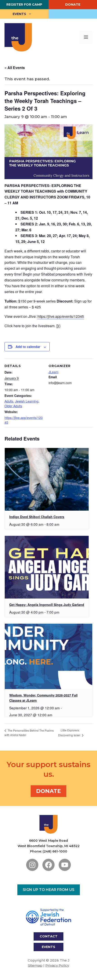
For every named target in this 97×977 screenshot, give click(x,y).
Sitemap (35, 965)
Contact (49, 936)
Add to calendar (28, 346)
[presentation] (47, 479)
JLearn (53, 372)
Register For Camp (24, 4)
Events (19, 14)
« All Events (15, 67)
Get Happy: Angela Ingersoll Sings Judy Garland (46, 604)
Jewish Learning (26, 401)
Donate (72, 4)
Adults (9, 401)
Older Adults (13, 406)
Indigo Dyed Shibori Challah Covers (36, 516)
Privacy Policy (57, 965)
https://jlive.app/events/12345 (60, 316)
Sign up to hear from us (48, 890)
